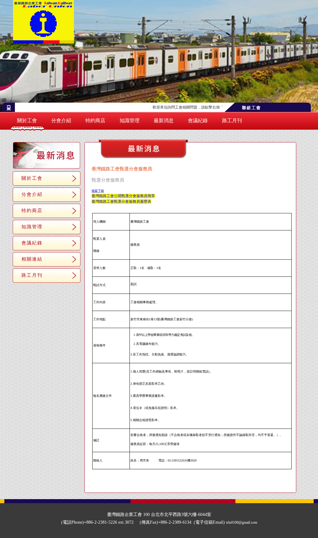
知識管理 (129, 120)
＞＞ (214, 482)
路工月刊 (232, 120)
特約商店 (95, 120)
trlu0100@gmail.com (241, 522)
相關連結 (32, 259)
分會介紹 (61, 120)
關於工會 (27, 120)
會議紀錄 (198, 120)
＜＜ (169, 482)
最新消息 (164, 120)
